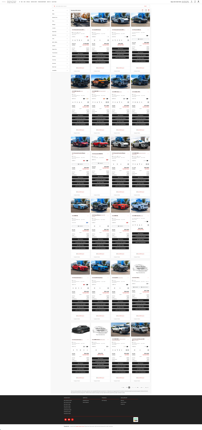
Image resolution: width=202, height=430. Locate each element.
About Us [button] (49, 1)
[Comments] (88, 40)
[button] (89, 20)
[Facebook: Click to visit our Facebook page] (65, 419)
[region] (80, 50)
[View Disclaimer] (81, 40)
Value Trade (54, 1)
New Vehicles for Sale (68, 400)
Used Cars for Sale (67, 407)
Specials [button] (28, 1)
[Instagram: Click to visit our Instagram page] (72, 419)
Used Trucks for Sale (67, 409)
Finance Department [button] (42, 1)
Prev (127, 387)
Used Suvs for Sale (67, 411)
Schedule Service (86, 400)
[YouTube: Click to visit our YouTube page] (69, 419)
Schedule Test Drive (80, 56)
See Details (80, 53)
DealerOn (77, 426)
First (123, 387)
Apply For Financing (80, 62)
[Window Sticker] (108, 102)
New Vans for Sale (67, 406)
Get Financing (104, 400)
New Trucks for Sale (67, 402)
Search (145, 6)
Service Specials (86, 402)
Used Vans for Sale (67, 413)
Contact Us (123, 404)
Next (138, 387)
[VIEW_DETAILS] (140, 267)
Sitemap (80, 426)
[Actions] (88, 30)
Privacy (83, 426)
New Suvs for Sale (67, 404)
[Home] (19, 2)
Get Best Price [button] (80, 59)
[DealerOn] (66, 426)
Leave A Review (123, 402)
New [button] (22, 1)
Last (142, 387)
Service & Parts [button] (34, 1)
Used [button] (24, 1)
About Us (122, 400)
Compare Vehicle (77, 71)
